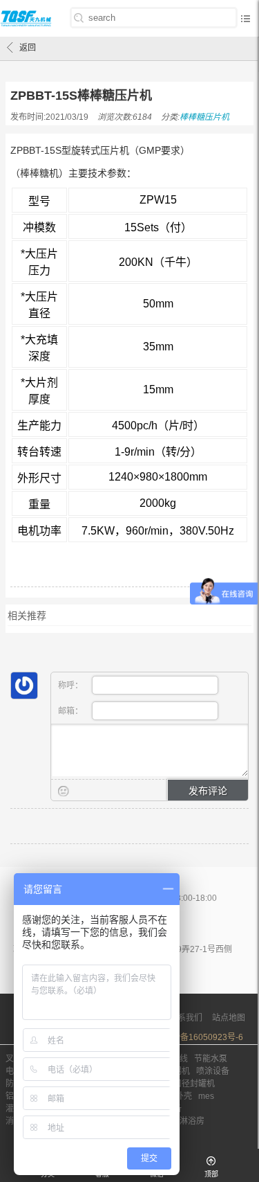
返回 (27, 48)
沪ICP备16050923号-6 (200, 1037)
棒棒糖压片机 (204, 117)
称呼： (71, 685)
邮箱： (71, 711)
